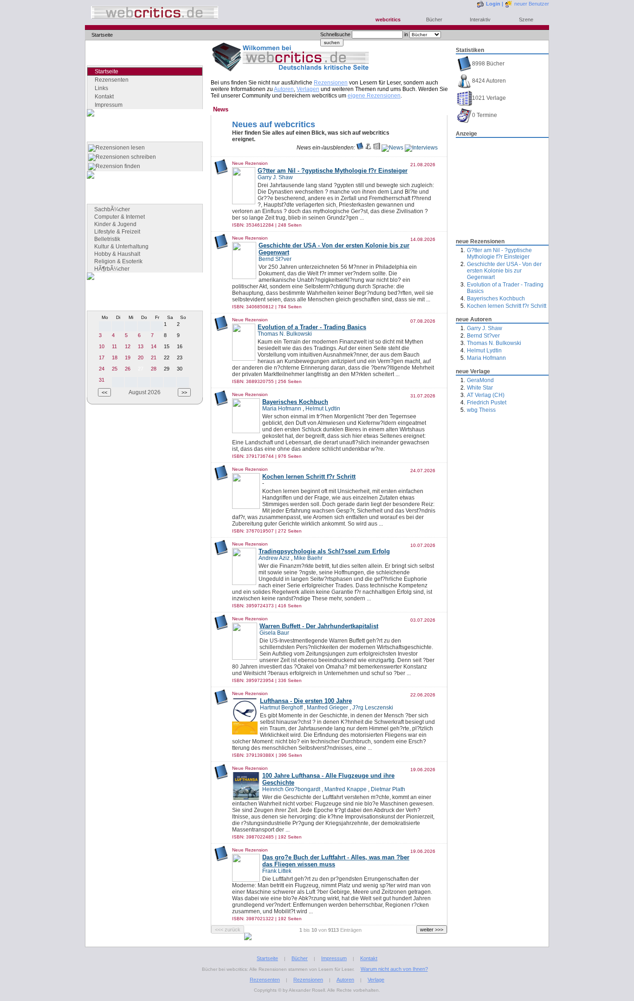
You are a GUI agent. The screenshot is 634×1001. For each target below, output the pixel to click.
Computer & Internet (119, 217)
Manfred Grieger (327, 707)
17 (101, 357)
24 (101, 368)
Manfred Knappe (345, 789)
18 (114, 357)
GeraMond (480, 380)
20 (140, 357)
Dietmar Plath (388, 789)
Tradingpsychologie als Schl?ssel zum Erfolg (324, 551)
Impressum (109, 105)
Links (101, 88)
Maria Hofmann (486, 358)
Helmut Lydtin (484, 350)
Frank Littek (276, 871)
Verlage (376, 979)
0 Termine (484, 115)
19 (127, 357)
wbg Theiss (481, 410)
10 (101, 346)
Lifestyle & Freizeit (117, 231)
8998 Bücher (488, 63)
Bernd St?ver (483, 335)
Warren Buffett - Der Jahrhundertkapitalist (318, 626)
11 (114, 346)
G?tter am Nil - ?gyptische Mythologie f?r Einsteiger (499, 253)
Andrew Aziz (274, 558)
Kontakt (104, 96)
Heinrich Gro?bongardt (291, 789)
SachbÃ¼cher (112, 209)
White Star (480, 387)
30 (179, 368)
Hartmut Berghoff (281, 707)
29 (166, 368)
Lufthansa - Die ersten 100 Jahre (306, 700)
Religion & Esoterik (118, 261)
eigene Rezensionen (374, 95)
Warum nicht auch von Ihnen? (394, 969)
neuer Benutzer (531, 3)
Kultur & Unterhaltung (121, 246)
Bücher (434, 19)
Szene (526, 19)
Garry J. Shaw (484, 328)
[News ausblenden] (392, 147)
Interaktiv (480, 19)
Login (493, 3)
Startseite (267, 958)
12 (127, 346)
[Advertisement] (502, 185)
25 (114, 368)
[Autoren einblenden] (368, 147)
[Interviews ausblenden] (421, 147)
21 (153, 357)
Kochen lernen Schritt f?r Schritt (506, 306)
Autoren (284, 89)
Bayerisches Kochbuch (496, 298)
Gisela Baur (274, 633)
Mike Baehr (308, 558)
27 (140, 368)
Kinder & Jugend (115, 224)
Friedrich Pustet (486, 402)
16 (179, 346)
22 (166, 357)
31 (101, 380)
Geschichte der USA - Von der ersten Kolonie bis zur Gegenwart (504, 270)
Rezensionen (331, 82)
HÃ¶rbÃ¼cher (111, 269)
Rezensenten (112, 80)
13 (140, 346)
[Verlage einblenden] (376, 147)
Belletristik (107, 239)
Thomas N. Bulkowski (494, 343)
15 (166, 346)
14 (153, 346)
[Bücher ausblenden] (359, 147)
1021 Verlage (489, 98)
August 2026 (145, 392)
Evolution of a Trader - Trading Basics (312, 327)
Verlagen (308, 89)
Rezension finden (118, 166)
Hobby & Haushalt (117, 254)
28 (153, 368)
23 (179, 357)
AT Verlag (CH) (486, 395)
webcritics (388, 19)
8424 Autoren (489, 81)
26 (127, 368)
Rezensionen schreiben (126, 157)
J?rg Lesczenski (372, 707)
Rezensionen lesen (120, 147)
